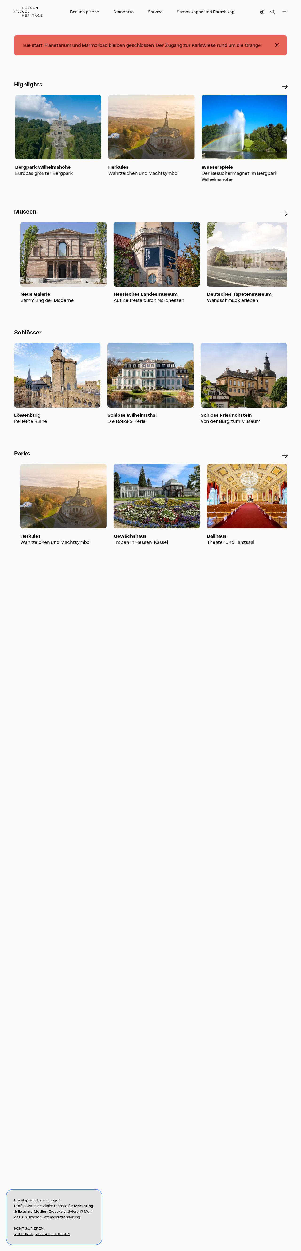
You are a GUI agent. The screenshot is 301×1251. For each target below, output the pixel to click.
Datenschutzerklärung (61, 1217)
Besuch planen (84, 11)
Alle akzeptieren (52, 1234)
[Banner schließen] (277, 45)
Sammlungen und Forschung (205, 11)
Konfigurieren (29, 1228)
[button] (284, 87)
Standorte (123, 11)
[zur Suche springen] (273, 12)
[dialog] (54, 1217)
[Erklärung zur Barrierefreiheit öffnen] (262, 12)
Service (155, 11)
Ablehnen (23, 1234)
